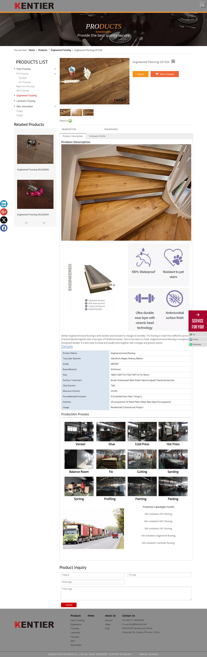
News (91, 615)
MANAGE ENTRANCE (149, 654)
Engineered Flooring (27, 95)
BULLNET (127, 654)
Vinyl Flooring (23, 68)
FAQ (107, 628)
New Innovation (25, 106)
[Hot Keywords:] (202, 5)
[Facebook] (3, 228)
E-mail (195, 339)
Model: (65, 129)
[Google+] (3, 212)
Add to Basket (167, 74)
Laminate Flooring (26, 100)
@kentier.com (139, 624)
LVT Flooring (24, 82)
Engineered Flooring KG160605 (33, 169)
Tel (194, 334)
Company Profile (97, 136)
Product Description (73, 136)
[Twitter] (3, 220)
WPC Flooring (23, 90)
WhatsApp (197, 344)
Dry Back (23, 77)
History (108, 620)
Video (108, 624)
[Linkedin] (3, 203)
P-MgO (20, 111)
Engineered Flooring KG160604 (33, 214)
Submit (69, 604)
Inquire (140, 74)
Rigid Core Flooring (25, 86)
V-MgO (20, 115)
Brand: (107, 129)
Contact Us (128, 615)
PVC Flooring (22, 73)
